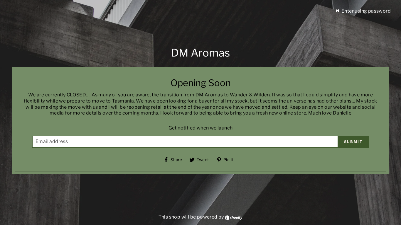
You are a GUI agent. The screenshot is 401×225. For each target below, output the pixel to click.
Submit (353, 141)
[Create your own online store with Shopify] (233, 217)
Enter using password (366, 11)
